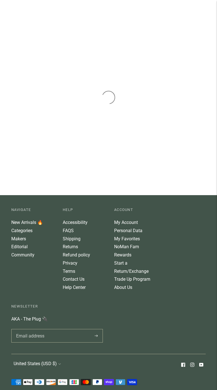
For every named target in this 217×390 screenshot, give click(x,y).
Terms (69, 271)
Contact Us (73, 279)
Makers (18, 238)
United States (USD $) (35, 363)
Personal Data (128, 230)
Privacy (70, 263)
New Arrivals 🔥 (27, 222)
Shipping (72, 238)
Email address (29, 329)
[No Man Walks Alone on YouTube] (201, 365)
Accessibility (75, 222)
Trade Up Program (132, 279)
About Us (123, 287)
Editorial (19, 246)
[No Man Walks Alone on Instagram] (192, 365)
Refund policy (76, 255)
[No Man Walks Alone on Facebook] (183, 365)
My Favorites (127, 238)
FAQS (68, 230)
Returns (70, 246)
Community (22, 255)
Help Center (74, 287)
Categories (21, 230)
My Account (126, 222)
